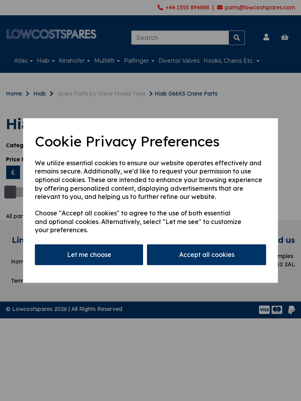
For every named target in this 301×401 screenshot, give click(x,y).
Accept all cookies (206, 254)
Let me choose (89, 254)
